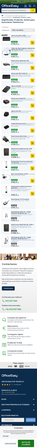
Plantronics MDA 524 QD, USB (21, 149)
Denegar (6, 436)
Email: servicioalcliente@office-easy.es (13, 394)
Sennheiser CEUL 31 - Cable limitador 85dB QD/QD (21, 212)
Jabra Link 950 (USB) (18, 36)
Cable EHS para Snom (19, 124)
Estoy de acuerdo (26, 443)
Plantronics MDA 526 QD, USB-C (22, 225)
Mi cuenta (25, 5)
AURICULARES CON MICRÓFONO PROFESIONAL (15, 16)
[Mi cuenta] (25, 6)
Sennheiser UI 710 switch (20, 199)
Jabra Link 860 (16, 86)
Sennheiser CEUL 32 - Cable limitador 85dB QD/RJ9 (21, 238)
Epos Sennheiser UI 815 (19, 174)
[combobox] (18, 10)
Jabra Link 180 (16, 111)
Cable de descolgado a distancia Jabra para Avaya (23, 49)
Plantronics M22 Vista (19, 136)
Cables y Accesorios (6, 17)
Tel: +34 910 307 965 (8, 392)
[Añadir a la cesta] (32, 43)
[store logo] (9, 6)
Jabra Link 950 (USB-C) (19, 73)
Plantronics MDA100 (18, 98)
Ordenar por (5, 30)
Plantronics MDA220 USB (20, 61)
